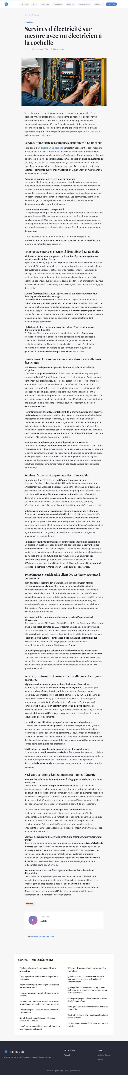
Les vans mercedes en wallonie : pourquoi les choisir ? (39, 994)
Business (45, 4)
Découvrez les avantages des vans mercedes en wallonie (87, 969)
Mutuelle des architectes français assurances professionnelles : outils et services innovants (39, 1002)
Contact (99, 1059)
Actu (34, 4)
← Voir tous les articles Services (39, 937)
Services (111, 4)
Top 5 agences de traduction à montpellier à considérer (39, 977)
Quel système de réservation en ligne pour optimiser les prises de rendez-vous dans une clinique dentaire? (87, 990)
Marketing (99, 4)
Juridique (70, 4)
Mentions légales (103, 1055)
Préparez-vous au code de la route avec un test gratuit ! (88, 1024)
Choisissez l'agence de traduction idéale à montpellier (38, 969)
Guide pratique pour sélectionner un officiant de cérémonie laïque (87, 999)
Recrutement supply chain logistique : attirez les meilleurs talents (39, 986)
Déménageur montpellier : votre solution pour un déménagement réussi (40, 1027)
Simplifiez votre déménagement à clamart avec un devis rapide (38, 1019)
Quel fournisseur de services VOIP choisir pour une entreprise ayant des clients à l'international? (86, 979)
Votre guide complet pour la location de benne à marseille (88, 1007)
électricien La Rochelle (52, 148)
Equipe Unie (17, 1051)
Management (84, 4)
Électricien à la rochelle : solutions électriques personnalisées (88, 1016)
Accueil (25, 4)
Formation (58, 4)
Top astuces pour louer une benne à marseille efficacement (40, 1010)
